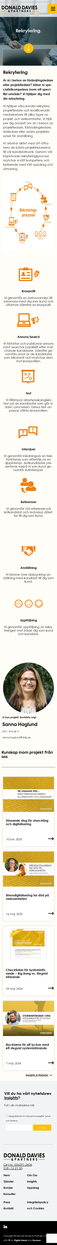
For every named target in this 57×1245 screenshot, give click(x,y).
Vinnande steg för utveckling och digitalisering (27, 822)
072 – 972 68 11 (11, 731)
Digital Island (20, 1240)
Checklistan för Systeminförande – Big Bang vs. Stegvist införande (27, 973)
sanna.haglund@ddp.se (16, 737)
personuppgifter (37, 1116)
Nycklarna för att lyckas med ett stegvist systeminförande (27, 1046)
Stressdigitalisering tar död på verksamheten (27, 897)
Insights (11, 1097)
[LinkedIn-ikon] (5, 1227)
